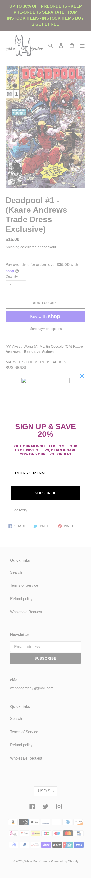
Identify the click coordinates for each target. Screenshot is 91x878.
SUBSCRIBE (45, 493)
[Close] (82, 376)
